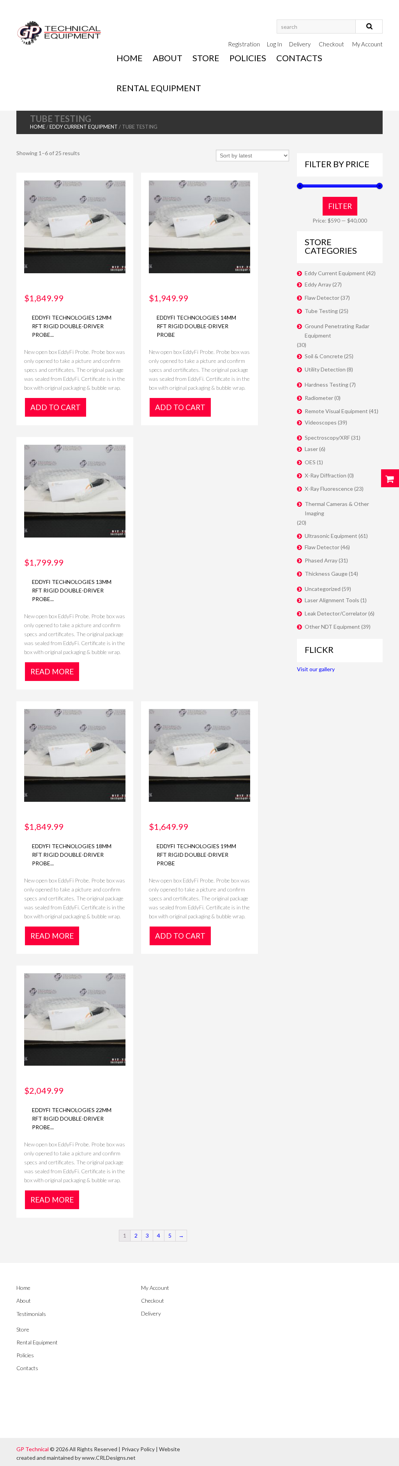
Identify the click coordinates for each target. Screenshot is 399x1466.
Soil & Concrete (324, 356)
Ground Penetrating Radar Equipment (337, 331)
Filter (340, 206)
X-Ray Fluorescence (329, 488)
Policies (248, 58)
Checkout (331, 44)
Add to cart (55, 407)
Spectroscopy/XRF (327, 437)
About (167, 58)
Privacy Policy (138, 1449)
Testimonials (31, 1313)
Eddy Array (318, 284)
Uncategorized (323, 588)
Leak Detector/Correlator (336, 613)
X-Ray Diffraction (325, 475)
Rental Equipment (159, 88)
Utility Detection (325, 369)
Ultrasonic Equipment (331, 535)
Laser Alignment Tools (332, 600)
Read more (52, 671)
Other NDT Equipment (332, 626)
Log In (274, 44)
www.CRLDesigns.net (109, 1457)
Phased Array (321, 560)
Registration (244, 44)
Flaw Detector (322, 297)
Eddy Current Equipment (83, 127)
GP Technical (32, 1449)
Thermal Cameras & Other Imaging (337, 508)
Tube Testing (321, 311)
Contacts (299, 58)
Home (130, 58)
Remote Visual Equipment (336, 411)
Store (205, 58)
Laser (311, 449)
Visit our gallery (316, 669)
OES (310, 462)
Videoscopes (321, 422)
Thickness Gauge (326, 573)
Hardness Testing (326, 384)
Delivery (300, 44)
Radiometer (319, 397)
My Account (367, 44)
